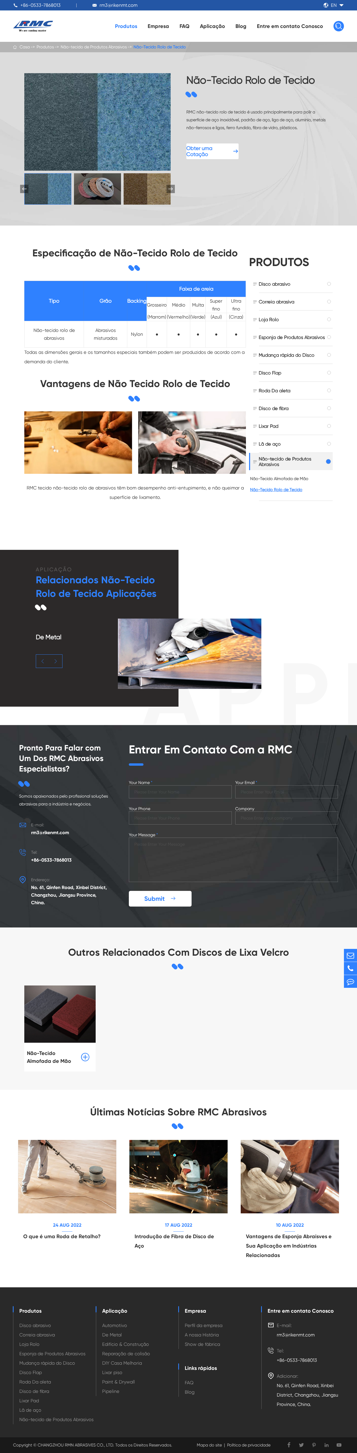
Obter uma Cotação (212, 151)
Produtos (126, 26)
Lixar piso (112, 1372)
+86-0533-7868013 (40, 5)
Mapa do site (209, 1445)
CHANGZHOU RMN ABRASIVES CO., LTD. (75, 1445)
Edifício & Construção (125, 1344)
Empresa (158, 26)
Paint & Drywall (118, 1382)
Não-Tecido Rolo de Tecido (160, 46)
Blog (240, 26)
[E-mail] (350, 955)
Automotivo (114, 1325)
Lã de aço (270, 444)
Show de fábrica (202, 1344)
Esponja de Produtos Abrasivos (292, 337)
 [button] (171, 189)
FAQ (184, 26)
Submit (160, 898)
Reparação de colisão (126, 1353)
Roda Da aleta (274, 390)
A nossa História (202, 1334)
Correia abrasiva (276, 301)
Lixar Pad (268, 426)
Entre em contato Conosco (290, 26)
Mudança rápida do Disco (286, 355)
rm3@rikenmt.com (118, 5)
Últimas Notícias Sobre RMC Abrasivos (178, 1112)
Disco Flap (270, 373)
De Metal (112, 1334)
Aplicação (212, 26)
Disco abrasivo (274, 284)
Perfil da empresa (203, 1325)
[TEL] (350, 968)
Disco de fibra (274, 408)
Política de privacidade (248, 1445)
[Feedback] (350, 981)
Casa (25, 46)
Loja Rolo (269, 319)
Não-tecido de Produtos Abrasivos (94, 46)
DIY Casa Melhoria (122, 1363)
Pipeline (110, 1391)
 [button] (42, 661)
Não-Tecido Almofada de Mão (279, 478)
